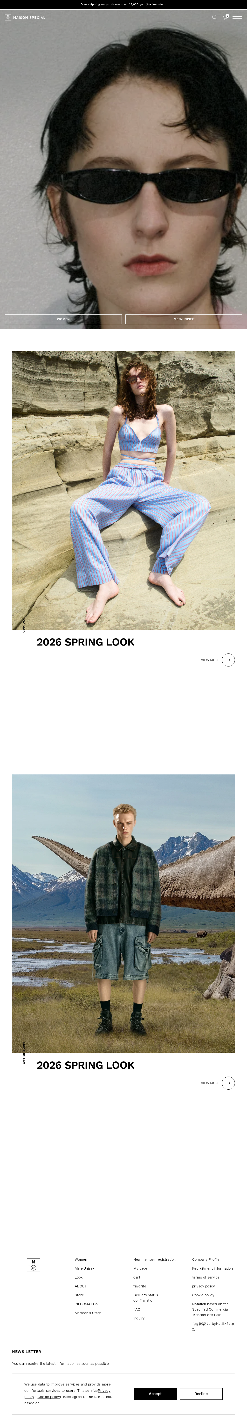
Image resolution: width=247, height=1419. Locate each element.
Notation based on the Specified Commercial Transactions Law (210, 1310)
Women (81, 1259)
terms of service (206, 1277)
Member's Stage (88, 1313)
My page (140, 1268)
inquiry (139, 1318)
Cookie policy (203, 1295)
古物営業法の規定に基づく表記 (213, 1326)
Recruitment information (212, 1268)
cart (136, 1277)
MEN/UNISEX (184, 319)
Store (79, 1295)
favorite (139, 1286)
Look (79, 1277)
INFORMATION (86, 1304)
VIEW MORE (210, 660)
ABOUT (81, 1286)
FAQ (136, 1309)
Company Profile (206, 1259)
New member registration (154, 1259)
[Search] (214, 17)
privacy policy (203, 1286)
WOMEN (63, 319)
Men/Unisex (85, 1268)
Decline (201, 1393)
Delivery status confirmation (145, 1298)
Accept (155, 1393)
